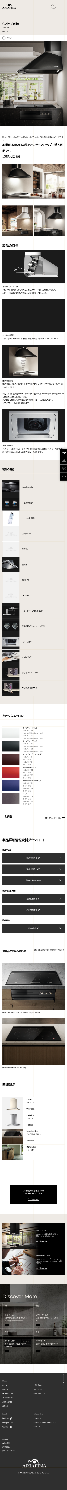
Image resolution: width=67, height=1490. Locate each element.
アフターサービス (7, 1397)
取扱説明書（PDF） (33, 898)
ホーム (4, 1385)
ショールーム (37, 1389)
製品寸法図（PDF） (33, 858)
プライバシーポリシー (9, 1451)
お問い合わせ (38, 1385)
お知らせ (5, 1406)
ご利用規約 (6, 1447)
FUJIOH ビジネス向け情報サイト (44, 1422)
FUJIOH (36, 1418)
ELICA (35, 1426)
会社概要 (5, 1439)
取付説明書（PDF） (33, 910)
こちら (16, 156)
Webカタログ (38, 1393)
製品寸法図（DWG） (33, 880)
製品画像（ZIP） (33, 928)
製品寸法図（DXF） (33, 869)
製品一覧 (5, 1389)
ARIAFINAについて (8, 1393)
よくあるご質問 (7, 1402)
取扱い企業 (6, 1443)
